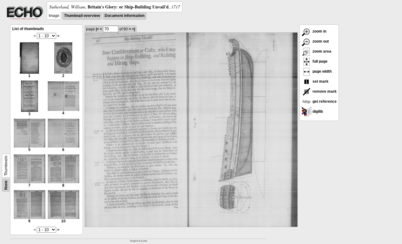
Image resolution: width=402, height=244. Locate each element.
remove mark (324, 91)
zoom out (320, 41)
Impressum (138, 240)
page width (322, 71)
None (6, 185)
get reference (324, 101)
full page (320, 61)
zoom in (319, 31)
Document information (124, 15)
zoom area (321, 51)
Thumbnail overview (82, 15)
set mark (320, 81)
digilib (317, 111)
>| (133, 29)
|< (97, 29)
